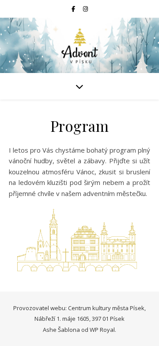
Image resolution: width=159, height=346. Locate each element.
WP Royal (102, 330)
